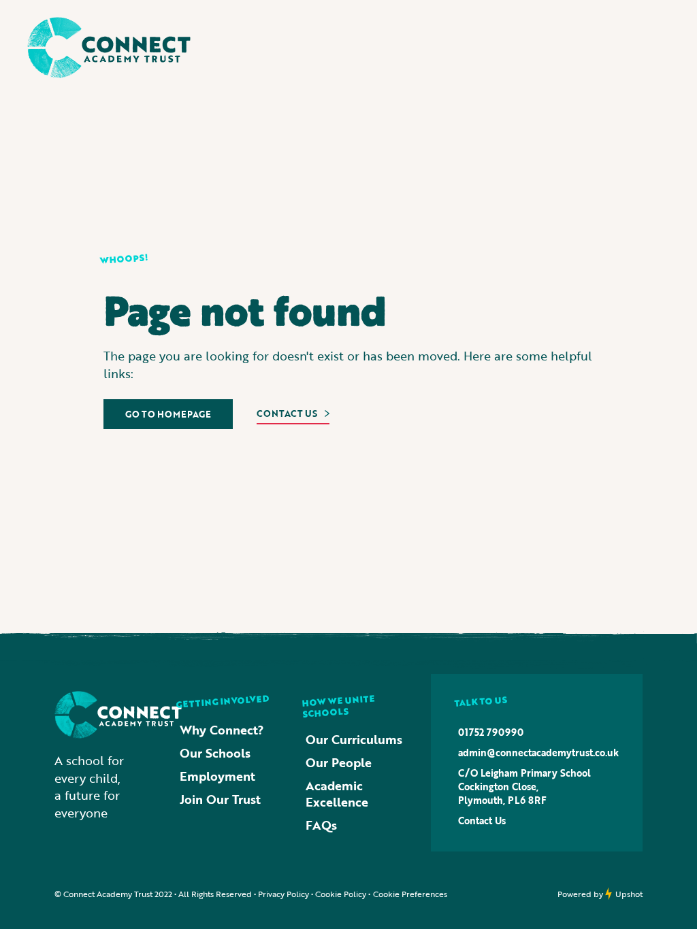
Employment (217, 776)
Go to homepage (168, 414)
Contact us (287, 413)
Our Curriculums (354, 739)
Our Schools (215, 753)
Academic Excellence (337, 793)
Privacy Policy (283, 894)
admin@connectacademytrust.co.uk (538, 753)
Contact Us (482, 821)
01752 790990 (490, 732)
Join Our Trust (220, 799)
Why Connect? (222, 730)
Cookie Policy (340, 894)
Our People (339, 762)
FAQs (321, 825)
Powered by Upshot (600, 894)
